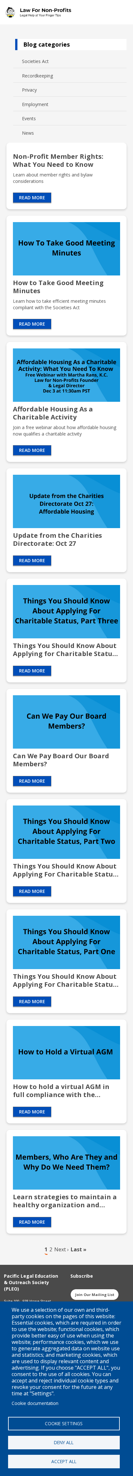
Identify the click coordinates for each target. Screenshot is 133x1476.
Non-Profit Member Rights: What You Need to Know (58, 160)
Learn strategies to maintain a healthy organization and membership (65, 1201)
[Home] (40, 12)
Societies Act (35, 61)
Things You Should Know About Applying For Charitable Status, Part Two (65, 870)
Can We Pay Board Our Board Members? (61, 760)
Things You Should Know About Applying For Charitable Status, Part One (65, 980)
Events (29, 118)
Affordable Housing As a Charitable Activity (53, 413)
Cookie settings (64, 1423)
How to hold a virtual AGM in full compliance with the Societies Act (61, 1091)
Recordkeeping (37, 76)
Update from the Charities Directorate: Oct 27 (57, 539)
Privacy (29, 90)
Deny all (64, 1442)
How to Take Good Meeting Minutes (58, 287)
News (28, 133)
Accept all (64, 1461)
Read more (32, 197)
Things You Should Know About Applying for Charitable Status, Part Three (65, 650)
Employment (35, 104)
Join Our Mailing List (94, 1294)
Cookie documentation (35, 1403)
